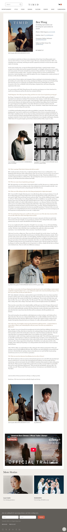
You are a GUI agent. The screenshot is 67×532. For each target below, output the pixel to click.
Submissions (61, 9)
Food (23, 9)
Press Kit (12, 524)
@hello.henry (39, 44)
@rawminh (51, 32)
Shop (52, 9)
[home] (33, 4)
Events (46, 9)
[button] (60, 4)
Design (30, 9)
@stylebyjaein (49, 35)
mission (4, 524)
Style (16, 9)
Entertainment (6, 9)
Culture (37, 9)
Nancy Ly (40, 50)
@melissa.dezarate (41, 40)
